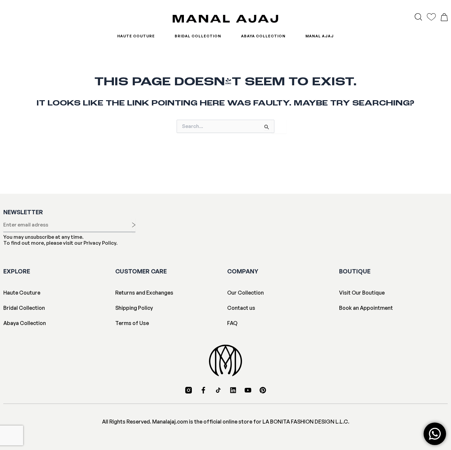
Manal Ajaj (319, 36)
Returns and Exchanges (144, 292)
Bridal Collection (198, 36)
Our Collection (245, 292)
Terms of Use (132, 323)
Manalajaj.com (170, 421)
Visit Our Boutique (362, 292)
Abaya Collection (263, 36)
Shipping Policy (134, 308)
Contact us (241, 308)
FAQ (232, 323)
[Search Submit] (266, 126)
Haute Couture (136, 36)
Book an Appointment (366, 308)
